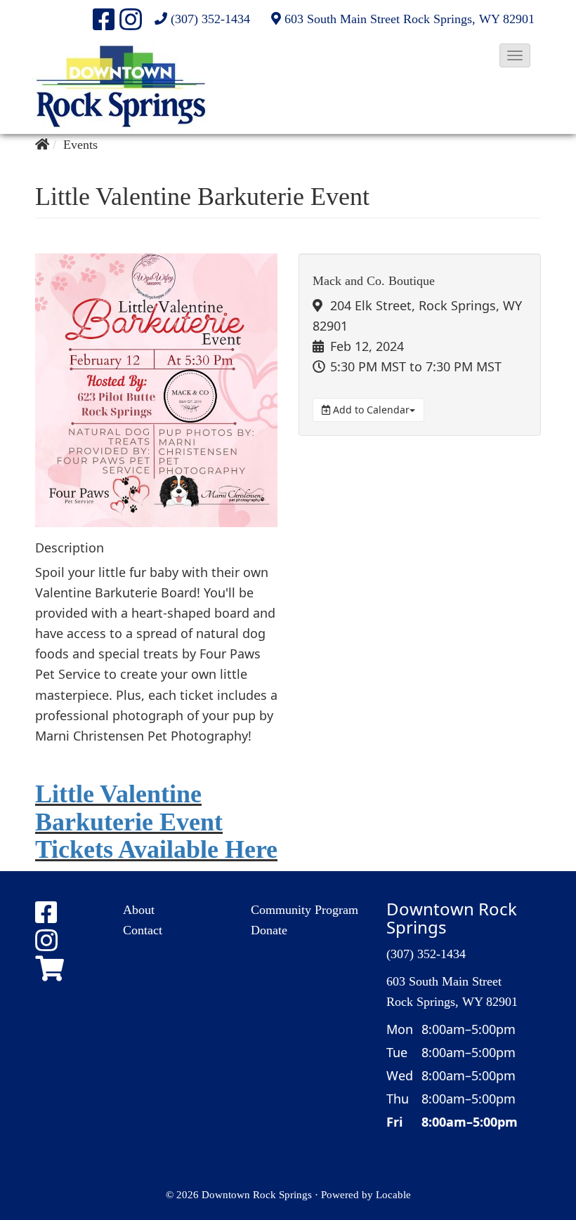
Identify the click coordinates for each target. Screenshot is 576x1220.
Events (80, 145)
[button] (514, 55)
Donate (269, 930)
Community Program (304, 910)
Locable (393, 1194)
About (139, 910)
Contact (142, 930)
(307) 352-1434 (210, 19)
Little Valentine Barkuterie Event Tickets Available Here (156, 821)
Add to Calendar (370, 409)
